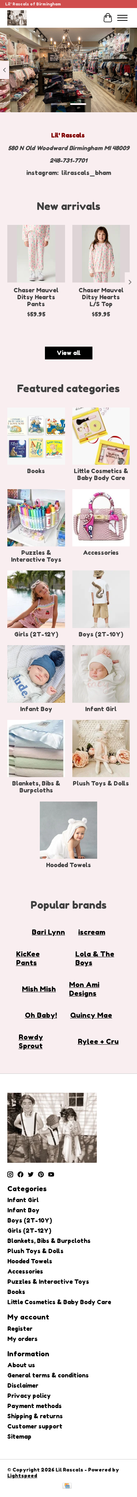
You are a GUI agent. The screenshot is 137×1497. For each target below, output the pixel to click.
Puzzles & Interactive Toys (36, 556)
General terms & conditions (48, 1375)
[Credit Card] (67, 1486)
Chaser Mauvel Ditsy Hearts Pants (36, 297)
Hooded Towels (68, 865)
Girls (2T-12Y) (36, 634)
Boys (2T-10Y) (101, 634)
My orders (22, 1338)
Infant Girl (101, 709)
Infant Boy (36, 709)
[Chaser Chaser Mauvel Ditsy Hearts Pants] (36, 253)
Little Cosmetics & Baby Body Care (101, 474)
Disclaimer (22, 1385)
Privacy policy (29, 1395)
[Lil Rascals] (17, 17)
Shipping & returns (35, 1416)
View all (69, 352)
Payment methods (34, 1406)
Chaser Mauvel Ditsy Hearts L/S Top (101, 297)
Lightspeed (22, 1475)
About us (21, 1365)
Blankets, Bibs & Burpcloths (36, 787)
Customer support (34, 1426)
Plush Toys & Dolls (101, 783)
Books (36, 471)
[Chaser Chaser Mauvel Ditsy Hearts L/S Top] (101, 253)
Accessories (101, 552)
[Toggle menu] (122, 18)
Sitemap (19, 1436)
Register (20, 1328)
